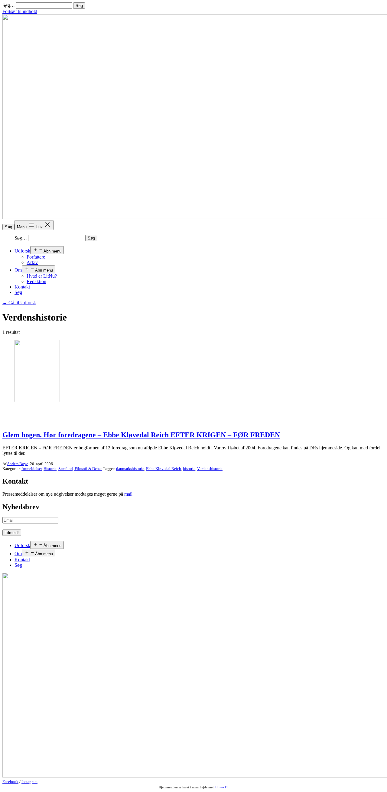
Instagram (29, 781)
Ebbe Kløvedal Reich (163, 468)
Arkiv (32, 262)
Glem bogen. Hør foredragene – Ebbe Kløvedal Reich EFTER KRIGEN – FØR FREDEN (141, 435)
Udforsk (22, 250)
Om (18, 269)
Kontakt (22, 286)
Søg (8, 227)
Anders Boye (17, 463)
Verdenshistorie (210, 468)
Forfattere (36, 256)
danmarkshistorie (130, 468)
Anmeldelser (31, 468)
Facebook (10, 781)
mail (128, 494)
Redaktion (36, 281)
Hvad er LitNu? (42, 276)
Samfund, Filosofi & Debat (80, 468)
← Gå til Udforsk (19, 302)
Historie (50, 468)
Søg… (8, 5)
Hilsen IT (221, 787)
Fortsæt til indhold (19, 11)
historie (189, 468)
